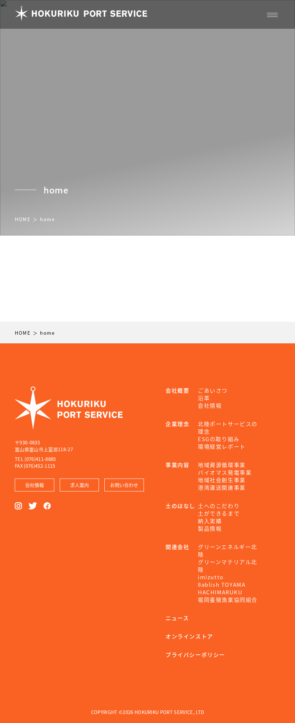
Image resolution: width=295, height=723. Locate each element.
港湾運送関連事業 (222, 487)
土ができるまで (219, 513)
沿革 (204, 398)
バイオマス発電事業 (224, 472)
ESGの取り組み (219, 439)
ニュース (177, 618)
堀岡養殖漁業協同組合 (228, 599)
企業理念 (177, 423)
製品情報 (210, 528)
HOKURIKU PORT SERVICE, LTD (169, 712)
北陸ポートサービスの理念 (228, 427)
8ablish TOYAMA (221, 584)
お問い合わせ (124, 484)
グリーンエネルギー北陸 (227, 550)
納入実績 (210, 521)
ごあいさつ (213, 390)
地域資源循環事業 (222, 464)
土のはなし (180, 505)
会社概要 (177, 390)
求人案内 (79, 484)
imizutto (211, 577)
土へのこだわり (219, 505)
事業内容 (177, 464)
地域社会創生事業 (222, 480)
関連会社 (177, 546)
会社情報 (34, 484)
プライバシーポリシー (195, 654)
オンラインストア (189, 636)
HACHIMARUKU (220, 592)
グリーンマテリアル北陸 (227, 565)
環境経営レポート (222, 446)
